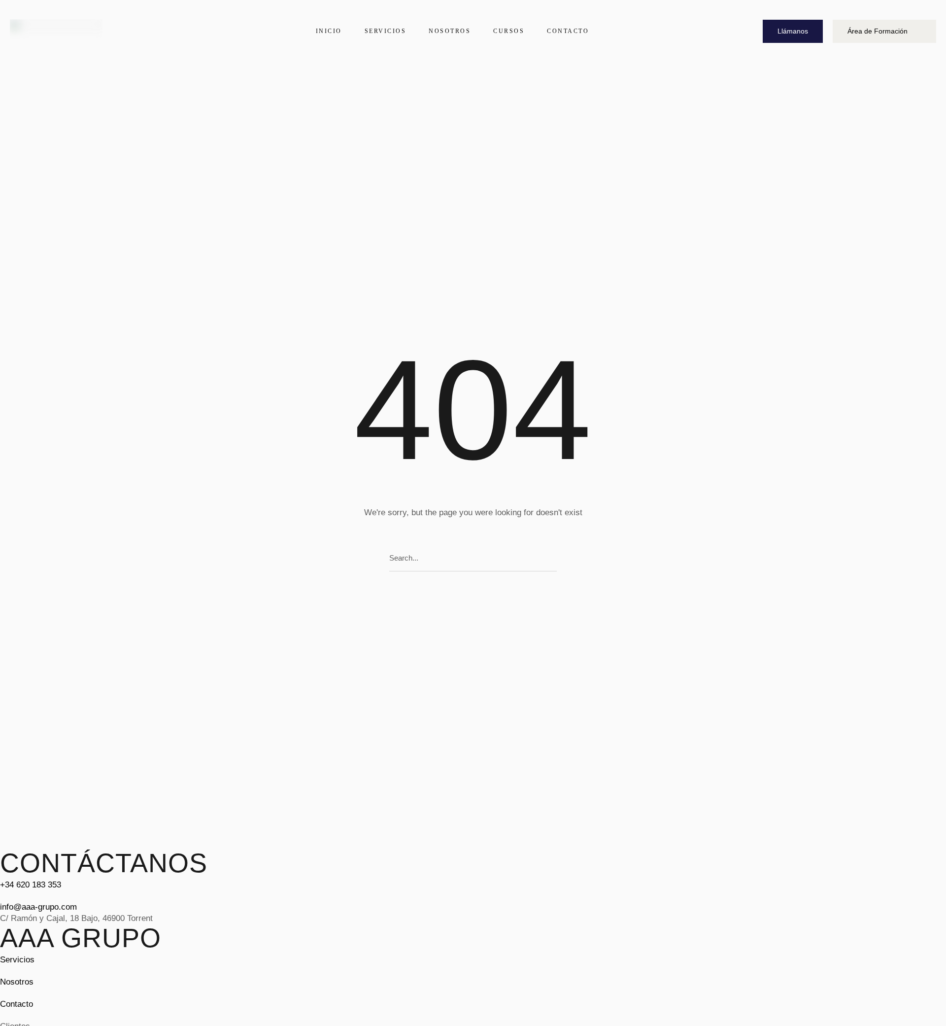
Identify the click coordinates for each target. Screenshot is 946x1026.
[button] (793, 31)
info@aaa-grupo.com (38, 907)
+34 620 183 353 (30, 884)
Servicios (17, 959)
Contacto (16, 1004)
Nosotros (17, 982)
